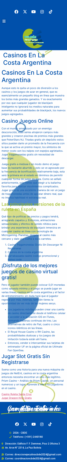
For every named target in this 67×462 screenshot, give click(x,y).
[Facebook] (16, 11)
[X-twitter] (25, 11)
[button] (4, 21)
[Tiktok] (51, 11)
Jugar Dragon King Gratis (17, 397)
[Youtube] (33, 11)
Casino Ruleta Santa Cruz (17, 394)
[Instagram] (42, 11)
